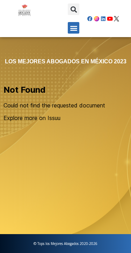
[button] (73, 9)
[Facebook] (90, 18)
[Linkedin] (103, 18)
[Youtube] (110, 18)
